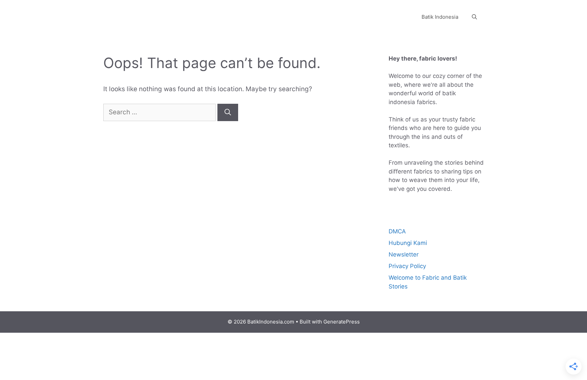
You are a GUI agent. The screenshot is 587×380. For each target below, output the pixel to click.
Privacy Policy (407, 266)
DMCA (397, 231)
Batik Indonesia (440, 17)
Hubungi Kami (408, 242)
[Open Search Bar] (474, 17)
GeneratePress (341, 321)
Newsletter (404, 254)
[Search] (227, 112)
